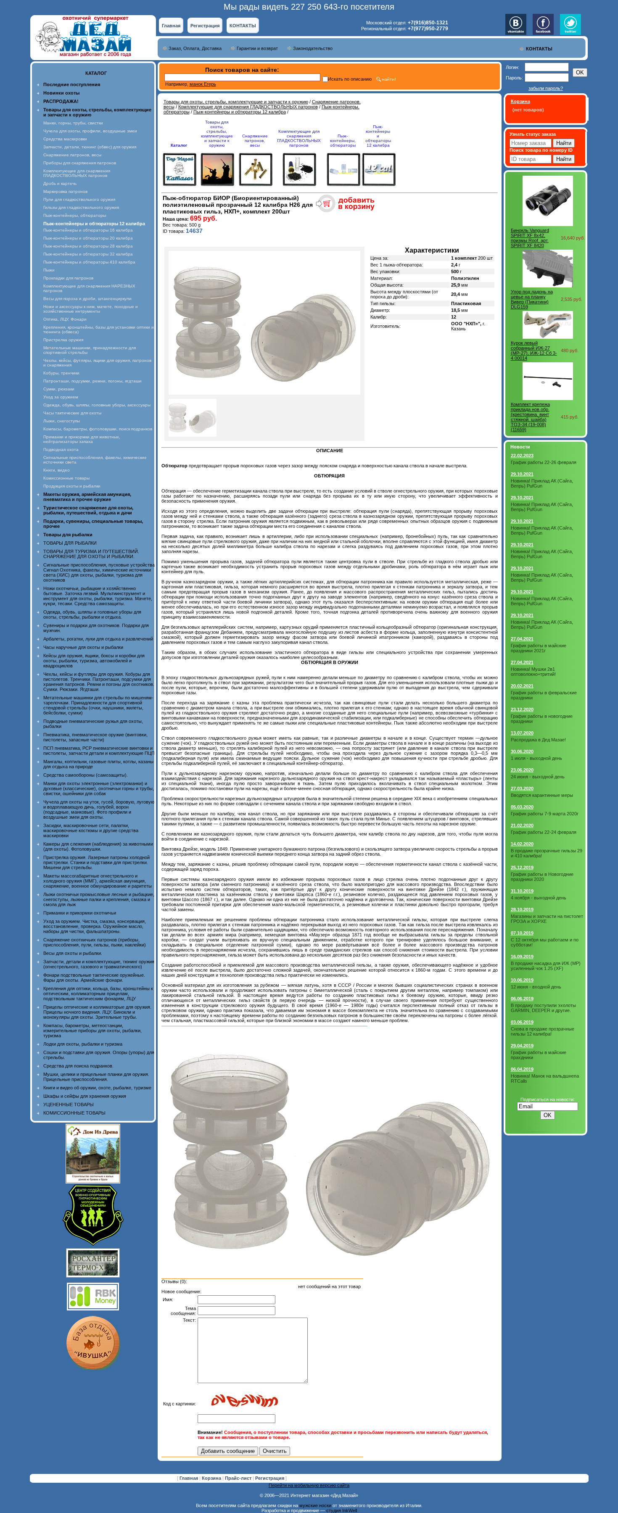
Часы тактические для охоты (72, 413)
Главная (171, 25)
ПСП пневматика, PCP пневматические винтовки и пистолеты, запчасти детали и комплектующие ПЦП (99, 751)
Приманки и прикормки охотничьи (79, 912)
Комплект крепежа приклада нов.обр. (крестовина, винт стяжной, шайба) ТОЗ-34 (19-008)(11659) (530, 417)
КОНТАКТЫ (243, 25)
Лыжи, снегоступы (61, 421)
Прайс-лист (239, 1478)
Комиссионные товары (66, 478)
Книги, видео (56, 470)
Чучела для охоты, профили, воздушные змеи (90, 131)
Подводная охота (61, 449)
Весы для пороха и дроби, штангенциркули (87, 298)
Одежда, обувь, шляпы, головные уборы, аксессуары (97, 405)
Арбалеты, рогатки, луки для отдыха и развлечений (98, 638)
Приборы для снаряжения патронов (79, 163)
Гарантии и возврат (257, 48)
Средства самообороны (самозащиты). (85, 775)
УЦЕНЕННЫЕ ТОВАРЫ (68, 1104)
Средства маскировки (65, 139)
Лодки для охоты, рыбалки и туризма (82, 1043)
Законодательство (313, 48)
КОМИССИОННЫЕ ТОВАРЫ (74, 1112)
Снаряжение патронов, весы (72, 155)
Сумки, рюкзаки (58, 389)
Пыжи (49, 270)
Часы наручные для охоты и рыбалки (83, 647)
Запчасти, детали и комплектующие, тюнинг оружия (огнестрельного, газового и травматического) (98, 964)
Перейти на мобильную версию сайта (309, 1485)
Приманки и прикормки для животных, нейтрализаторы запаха (81, 439)
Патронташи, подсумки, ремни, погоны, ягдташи (92, 381)
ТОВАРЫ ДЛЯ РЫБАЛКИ (70, 543)
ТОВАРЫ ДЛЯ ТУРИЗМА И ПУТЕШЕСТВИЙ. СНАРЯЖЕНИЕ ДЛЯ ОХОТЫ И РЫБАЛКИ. (91, 554)
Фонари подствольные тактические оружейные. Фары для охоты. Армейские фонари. (94, 978)
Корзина (212, 1478)
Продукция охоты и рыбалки (71, 486)
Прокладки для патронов (68, 278)
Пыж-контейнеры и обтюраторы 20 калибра (88, 238)
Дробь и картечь (60, 183)
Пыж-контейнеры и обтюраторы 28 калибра (88, 246)
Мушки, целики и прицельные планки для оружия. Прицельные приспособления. (96, 1077)
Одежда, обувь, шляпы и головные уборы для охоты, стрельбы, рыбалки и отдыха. (92, 614)
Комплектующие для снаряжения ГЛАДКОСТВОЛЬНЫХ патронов (76, 173)
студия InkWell (341, 1510)
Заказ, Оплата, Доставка (195, 48)
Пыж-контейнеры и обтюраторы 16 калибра (88, 230)
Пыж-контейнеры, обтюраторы (74, 215)
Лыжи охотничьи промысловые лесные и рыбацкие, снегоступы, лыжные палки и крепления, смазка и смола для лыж (98, 899)
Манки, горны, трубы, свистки (73, 123)
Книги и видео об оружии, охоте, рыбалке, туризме (97, 1087)
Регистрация (204, 25)
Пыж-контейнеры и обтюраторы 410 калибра (89, 262)
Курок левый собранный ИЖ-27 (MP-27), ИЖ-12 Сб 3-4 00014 (534, 350)
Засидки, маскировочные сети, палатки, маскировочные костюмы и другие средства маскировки (90, 830)
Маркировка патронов (65, 191)
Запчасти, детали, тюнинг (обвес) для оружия (89, 147)
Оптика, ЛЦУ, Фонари (65, 319)
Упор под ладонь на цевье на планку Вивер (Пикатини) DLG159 (532, 299)
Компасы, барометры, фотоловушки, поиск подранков (97, 429)
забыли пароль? (545, 88)
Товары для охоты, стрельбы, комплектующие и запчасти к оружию (236, 101)
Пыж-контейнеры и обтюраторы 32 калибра (88, 254)
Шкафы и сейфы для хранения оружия (84, 1096)
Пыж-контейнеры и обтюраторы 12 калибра (239, 111)
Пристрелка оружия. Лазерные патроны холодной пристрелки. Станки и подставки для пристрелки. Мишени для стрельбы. (96, 862)
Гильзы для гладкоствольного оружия (81, 207)
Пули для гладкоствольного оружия (79, 199)
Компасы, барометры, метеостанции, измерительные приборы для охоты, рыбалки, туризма (92, 1030)
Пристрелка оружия (63, 339)
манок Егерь (203, 84)
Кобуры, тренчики (61, 373)
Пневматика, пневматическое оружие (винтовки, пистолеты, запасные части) (95, 737)
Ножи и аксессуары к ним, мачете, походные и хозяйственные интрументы (90, 309)
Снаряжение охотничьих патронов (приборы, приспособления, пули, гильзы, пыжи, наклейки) (94, 942)
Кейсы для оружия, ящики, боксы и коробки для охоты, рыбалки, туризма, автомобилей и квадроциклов (94, 660)
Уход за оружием (60, 397)
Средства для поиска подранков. (78, 1065)
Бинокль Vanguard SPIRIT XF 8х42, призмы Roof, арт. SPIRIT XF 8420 (530, 238)
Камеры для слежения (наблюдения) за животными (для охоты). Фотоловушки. (98, 846)
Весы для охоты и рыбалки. (72, 953)
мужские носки (315, 1505)
